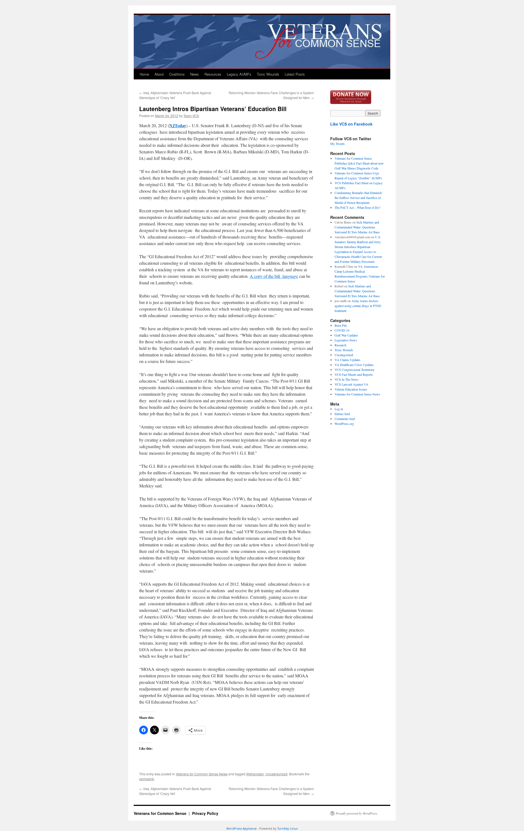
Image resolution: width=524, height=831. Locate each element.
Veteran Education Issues (351, 389)
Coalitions (177, 74)
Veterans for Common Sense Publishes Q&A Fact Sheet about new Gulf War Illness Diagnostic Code (359, 163)
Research (340, 345)
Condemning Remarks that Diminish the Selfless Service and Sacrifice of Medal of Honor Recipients (358, 197)
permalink (146, 778)
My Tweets (337, 143)
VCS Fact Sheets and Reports (354, 374)
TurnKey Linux (287, 828)
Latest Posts (295, 74)
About (159, 74)
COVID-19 (342, 330)
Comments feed (345, 418)
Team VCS (191, 115)
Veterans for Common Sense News (202, 774)
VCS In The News (347, 379)
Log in (339, 409)
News (194, 74)
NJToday (177, 125)
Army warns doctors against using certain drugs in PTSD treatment (358, 306)
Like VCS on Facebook (351, 124)
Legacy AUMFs (239, 74)
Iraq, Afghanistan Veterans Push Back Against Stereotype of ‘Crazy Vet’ (175, 95)
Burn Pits (341, 325)
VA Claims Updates (348, 360)
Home (144, 74)
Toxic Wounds (268, 74)
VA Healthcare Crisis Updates (354, 364)
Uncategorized (276, 774)
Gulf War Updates (346, 335)
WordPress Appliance (241, 828)
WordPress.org (344, 423)
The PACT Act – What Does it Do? (357, 207)
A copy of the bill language (274, 276)
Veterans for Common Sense (160, 813)
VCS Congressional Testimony (354, 369)
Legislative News (346, 340)
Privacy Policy (205, 813)
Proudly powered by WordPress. (357, 813)
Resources (212, 74)
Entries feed (342, 414)
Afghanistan (255, 774)
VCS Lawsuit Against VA (351, 384)
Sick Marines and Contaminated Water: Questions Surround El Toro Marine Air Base (357, 227)
